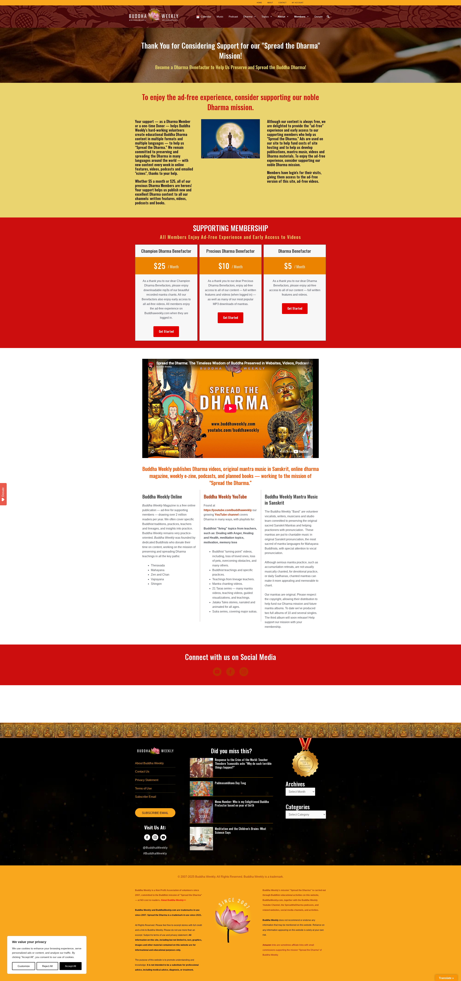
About (281, 16)
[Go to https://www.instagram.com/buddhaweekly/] (155, 837)
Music (220, 16)
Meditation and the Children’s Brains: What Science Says (240, 831)
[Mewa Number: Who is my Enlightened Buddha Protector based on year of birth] (201, 811)
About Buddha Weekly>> (173, 900)
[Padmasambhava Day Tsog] (201, 788)
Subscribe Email (145, 796)
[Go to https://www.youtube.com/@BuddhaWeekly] (163, 837)
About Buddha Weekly (149, 763)
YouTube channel (227, 514)
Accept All (70, 966)
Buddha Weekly (155, 930)
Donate (318, 16)
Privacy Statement (146, 780)
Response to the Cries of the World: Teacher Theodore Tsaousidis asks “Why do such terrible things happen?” (243, 763)
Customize (24, 966)
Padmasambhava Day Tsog (230, 783)
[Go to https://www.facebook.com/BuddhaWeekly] (147, 837)
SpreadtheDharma (294, 905)
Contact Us (142, 771)
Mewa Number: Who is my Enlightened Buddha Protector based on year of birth (242, 804)
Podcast (233, 16)
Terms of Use (143, 788)
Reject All (47, 966)
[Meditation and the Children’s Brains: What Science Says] (201, 838)
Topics (265, 16)
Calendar (206, 16)
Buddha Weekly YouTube (225, 496)
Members (299, 16)
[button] (328, 16)
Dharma (247, 16)
